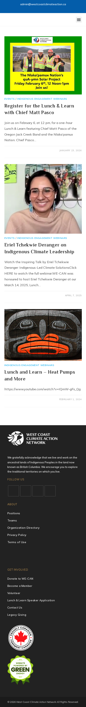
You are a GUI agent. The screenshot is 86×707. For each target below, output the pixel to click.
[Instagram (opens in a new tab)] (36, 8)
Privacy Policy (16, 535)
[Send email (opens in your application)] (54, 8)
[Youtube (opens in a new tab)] (46, 8)
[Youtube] (50, 490)
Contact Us (14, 607)
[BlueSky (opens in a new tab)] (50, 8)
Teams (12, 520)
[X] (13, 490)
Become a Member (19, 585)
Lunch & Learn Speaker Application (31, 600)
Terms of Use (16, 542)
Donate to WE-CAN (20, 578)
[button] (79, 20)
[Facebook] (25, 490)
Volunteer (13, 593)
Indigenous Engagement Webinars (42, 98)
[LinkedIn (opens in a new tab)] (41, 8)
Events (9, 98)
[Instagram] (37, 490)
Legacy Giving (16, 614)
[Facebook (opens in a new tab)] (32, 8)
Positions (13, 513)
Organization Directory (23, 527)
